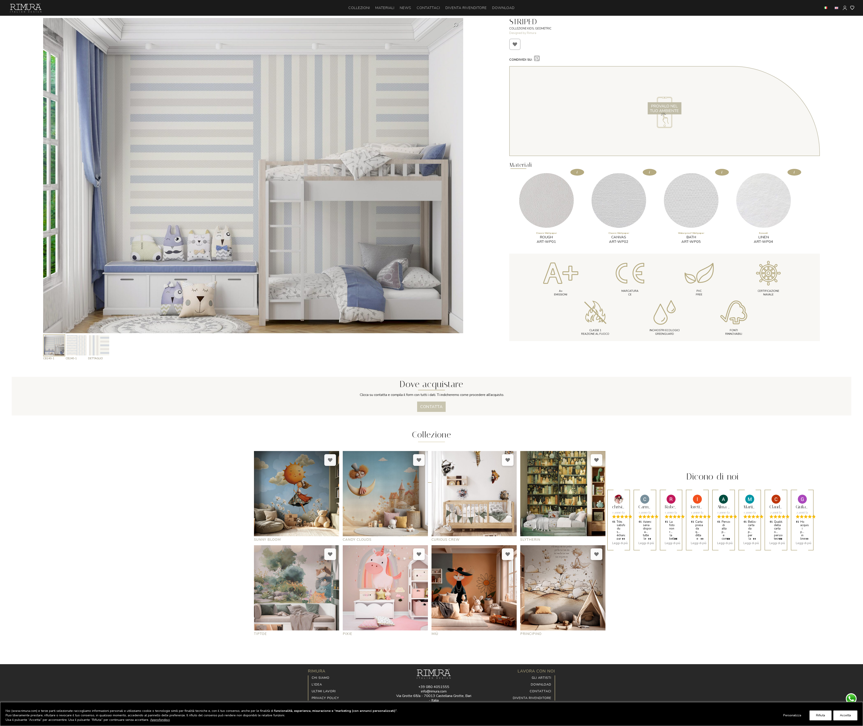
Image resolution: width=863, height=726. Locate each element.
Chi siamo (320, 678)
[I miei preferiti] (852, 7)
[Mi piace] (515, 44)
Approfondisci (160, 720)
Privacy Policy (325, 698)
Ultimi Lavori (324, 691)
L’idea (317, 684)
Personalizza (792, 715)
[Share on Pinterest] (537, 58)
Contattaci (540, 691)
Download (541, 684)
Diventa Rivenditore (532, 698)
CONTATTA (431, 406)
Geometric (543, 29)
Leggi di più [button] (620, 543)
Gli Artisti (541, 678)
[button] (456, 159)
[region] (431, 714)
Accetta (845, 715)
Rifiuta (820, 715)
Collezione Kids (521, 29)
